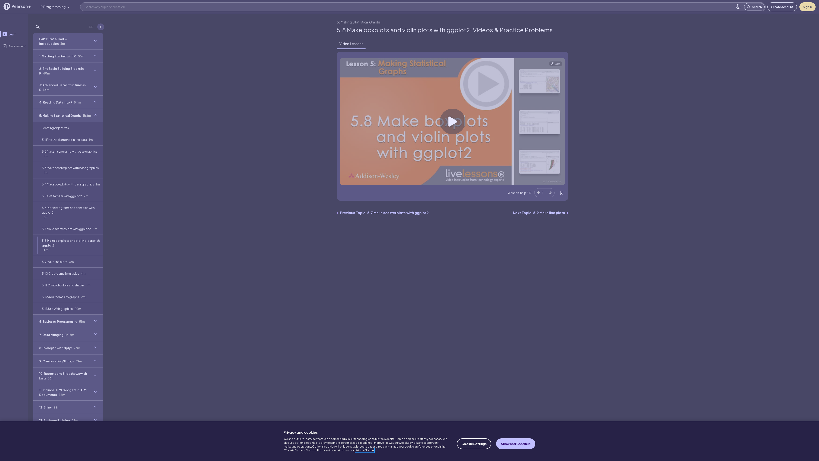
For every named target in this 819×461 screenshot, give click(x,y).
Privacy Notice (365, 450)
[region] (409, 441)
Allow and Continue (516, 444)
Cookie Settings (474, 444)
